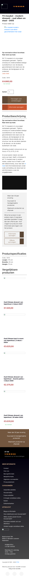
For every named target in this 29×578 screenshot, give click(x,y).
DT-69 (7, 452)
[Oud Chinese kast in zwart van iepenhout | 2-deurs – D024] (14, 324)
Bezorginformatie (9, 474)
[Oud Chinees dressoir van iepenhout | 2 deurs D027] (14, 288)
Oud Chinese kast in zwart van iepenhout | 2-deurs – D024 (14, 340)
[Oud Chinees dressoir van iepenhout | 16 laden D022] (14, 401)
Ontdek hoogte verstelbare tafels (14, 526)
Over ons (6, 471)
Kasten (6, 501)
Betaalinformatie (9, 476)
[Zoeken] (9, 7)
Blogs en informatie (9, 511)
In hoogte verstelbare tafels (12, 498)
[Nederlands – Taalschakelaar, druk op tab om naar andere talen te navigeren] (24, 1)
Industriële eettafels (10, 490)
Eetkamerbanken (9, 503)
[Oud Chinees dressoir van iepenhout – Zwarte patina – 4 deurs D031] (14, 362)
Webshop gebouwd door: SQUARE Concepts (14, 566)
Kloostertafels (8, 492)
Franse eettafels (8, 495)
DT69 (17, 562)
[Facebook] (8, 574)
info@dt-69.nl (9, 544)
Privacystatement (9, 482)
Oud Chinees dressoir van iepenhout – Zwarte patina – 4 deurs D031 (14, 379)
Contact (6, 468)
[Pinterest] (21, 574)
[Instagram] (14, 574)
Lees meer (5, 73)
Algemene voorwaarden (11, 479)
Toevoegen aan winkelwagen (16, 100)
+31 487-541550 (10, 546)
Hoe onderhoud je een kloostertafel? (15, 514)
